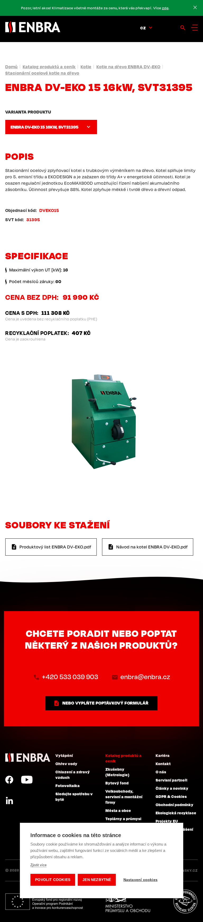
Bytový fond (117, 782)
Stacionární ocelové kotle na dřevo (42, 73)
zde (165, 8)
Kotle (86, 66)
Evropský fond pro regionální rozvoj (44, 901)
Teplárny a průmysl (123, 818)
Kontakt (163, 763)
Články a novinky (172, 788)
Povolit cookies (52, 880)
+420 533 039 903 (70, 677)
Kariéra (163, 755)
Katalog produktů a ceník (49, 66)
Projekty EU (167, 821)
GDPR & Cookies (171, 796)
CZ (143, 27)
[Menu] (194, 27)
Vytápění (64, 755)
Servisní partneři (171, 780)
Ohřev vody (66, 763)
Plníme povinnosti (185, 901)
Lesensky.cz (186, 870)
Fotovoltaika (68, 785)
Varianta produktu (28, 112)
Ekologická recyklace (176, 812)
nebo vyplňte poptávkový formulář (105, 703)
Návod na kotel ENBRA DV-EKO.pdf (152, 546)
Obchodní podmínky (174, 804)
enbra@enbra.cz (145, 677)
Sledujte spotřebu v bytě (74, 796)
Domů (11, 66)
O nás (161, 771)
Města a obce (118, 810)
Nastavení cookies (140, 880)
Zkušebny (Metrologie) (117, 772)
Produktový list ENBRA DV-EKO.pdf (55, 546)
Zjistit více (38, 865)
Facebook (9, 780)
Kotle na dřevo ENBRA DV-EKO (128, 66)
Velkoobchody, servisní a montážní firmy (123, 797)
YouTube (27, 780)
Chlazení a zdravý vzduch (73, 774)
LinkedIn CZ (9, 801)
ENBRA (27, 757)
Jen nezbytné (96, 880)
